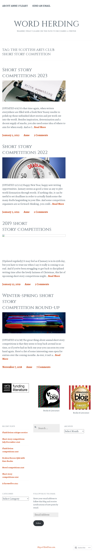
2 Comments (41, 212)
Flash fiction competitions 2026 (10, 450)
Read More (40, 127)
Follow (38, 523)
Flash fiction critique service (15, 432)
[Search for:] (46, 428)
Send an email (41, 5)
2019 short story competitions (26, 226)
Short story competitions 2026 (10, 475)
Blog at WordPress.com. (46, 547)
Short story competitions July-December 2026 (13, 440)
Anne (27, 135)
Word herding (46, 24)
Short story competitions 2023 (24, 73)
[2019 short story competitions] (34, 236)
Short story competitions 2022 (25, 149)
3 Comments (41, 135)
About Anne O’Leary (15, 5)
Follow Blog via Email (44, 494)
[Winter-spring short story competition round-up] (34, 332)
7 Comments (43, 367)
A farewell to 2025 (10, 483)
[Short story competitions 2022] (34, 177)
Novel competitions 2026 (13, 467)
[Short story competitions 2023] (34, 100)
